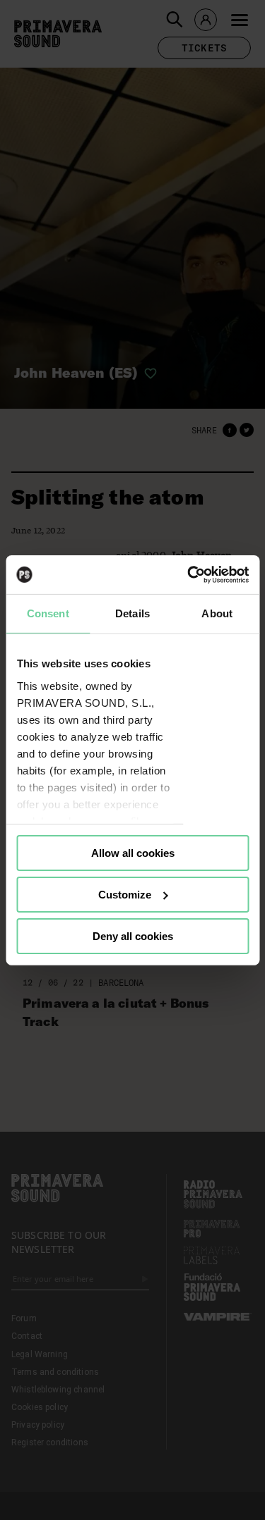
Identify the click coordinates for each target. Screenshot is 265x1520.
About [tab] (216, 613)
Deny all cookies (133, 935)
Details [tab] (132, 613)
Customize (124, 895)
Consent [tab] (48, 613)
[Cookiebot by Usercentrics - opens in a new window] (189, 574)
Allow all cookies (133, 853)
